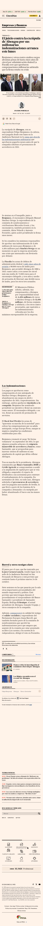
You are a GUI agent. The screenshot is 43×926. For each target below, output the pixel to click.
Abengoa (16, 691)
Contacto (6, 906)
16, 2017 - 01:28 (24, 113)
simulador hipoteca (21, 847)
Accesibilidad (20, 908)
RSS (29, 908)
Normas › (38, 654)
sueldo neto (34, 847)
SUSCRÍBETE (33, 15)
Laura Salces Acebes (19, 681)
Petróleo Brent (32, 11)
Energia (23, 30)
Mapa (26, 908)
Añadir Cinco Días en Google (12, 123)
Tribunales (5, 35)
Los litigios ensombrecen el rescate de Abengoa (24, 677)
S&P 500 (17, 11)
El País (38, 20)
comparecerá (16, 613)
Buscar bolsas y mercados (11, 808)
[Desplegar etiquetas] (39, 691)
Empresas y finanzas (14, 25)
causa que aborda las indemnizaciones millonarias (21, 138)
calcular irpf (8, 847)
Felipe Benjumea (7, 691)
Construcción (31, 30)
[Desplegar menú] (3, 15)
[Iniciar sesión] (39, 16)
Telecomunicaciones (13, 30)
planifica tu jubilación (8, 854)
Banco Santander (26, 691)
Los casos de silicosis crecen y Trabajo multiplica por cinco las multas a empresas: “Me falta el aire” (21, 793)
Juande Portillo (21, 111)
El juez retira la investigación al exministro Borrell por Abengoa (26, 666)
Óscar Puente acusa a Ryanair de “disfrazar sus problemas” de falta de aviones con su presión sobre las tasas (21, 778)
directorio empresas (34, 854)
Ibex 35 (5, 11)
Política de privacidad (11, 908)
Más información (6, 700)
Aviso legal (12, 906)
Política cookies (20, 906)
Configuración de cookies (31, 906)
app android (34, 861)
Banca (4, 30)
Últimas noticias (8, 772)
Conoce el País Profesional (21, 869)
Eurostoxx (11, 817)
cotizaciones (8, 861)
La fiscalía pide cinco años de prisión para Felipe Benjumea (7, 293)
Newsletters (34, 908)
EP (14, 669)
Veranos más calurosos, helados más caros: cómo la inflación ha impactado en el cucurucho (21, 798)
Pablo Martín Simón (31, 681)
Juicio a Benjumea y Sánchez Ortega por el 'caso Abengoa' (8, 305)
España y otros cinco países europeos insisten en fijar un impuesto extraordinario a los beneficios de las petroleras (21, 786)
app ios (21, 861)
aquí (30, 704)
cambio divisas (21, 854)
